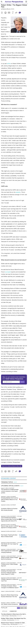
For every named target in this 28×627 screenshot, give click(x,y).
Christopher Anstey (6, 624)
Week (18, 607)
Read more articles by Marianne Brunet (11, 466)
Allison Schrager (5, 615)
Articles (4, 611)
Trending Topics (7, 482)
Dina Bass (4, 620)
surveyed (7, 272)
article (8, 63)
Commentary (13, 611)
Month (22, 607)
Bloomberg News (13, 615)
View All (15, 482)
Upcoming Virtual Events (10, 485)
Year (25, 607)
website (18, 192)
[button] (2, 12)
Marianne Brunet (6, 9)
